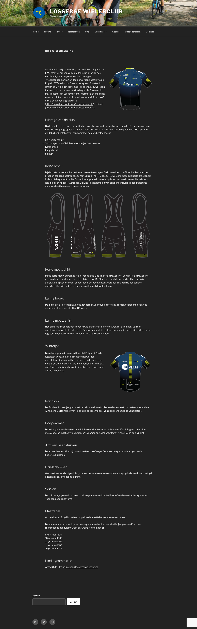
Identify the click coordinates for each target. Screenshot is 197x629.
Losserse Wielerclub (86, 11)
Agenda (116, 31)
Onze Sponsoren (132, 31)
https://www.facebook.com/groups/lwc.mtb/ (69, 104)
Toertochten (74, 31)
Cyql (87, 31)
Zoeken (36, 595)
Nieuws (47, 31)
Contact (150, 31)
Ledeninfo (100, 31)
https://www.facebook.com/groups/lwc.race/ (70, 107)
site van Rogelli (60, 517)
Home (36, 31)
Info (58, 31)
